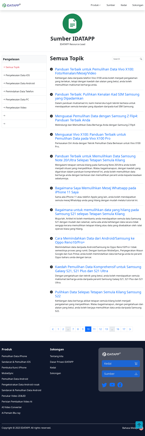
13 (106, 329)
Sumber (111, 5)
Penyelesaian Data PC (17, 99)
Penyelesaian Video (15, 107)
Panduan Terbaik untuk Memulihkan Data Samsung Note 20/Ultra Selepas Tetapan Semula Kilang (95, 158)
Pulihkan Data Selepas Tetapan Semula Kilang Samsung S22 (98, 294)
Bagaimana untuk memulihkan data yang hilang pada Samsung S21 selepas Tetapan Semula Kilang (97, 212)
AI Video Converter (12, 407)
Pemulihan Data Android (15, 378)
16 (118, 329)
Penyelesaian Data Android (20, 83)
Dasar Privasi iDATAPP (61, 361)
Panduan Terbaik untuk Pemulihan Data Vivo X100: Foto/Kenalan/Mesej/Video (94, 71)
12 (100, 329)
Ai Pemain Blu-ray (11, 412)
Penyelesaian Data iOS (17, 75)
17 (124, 329)
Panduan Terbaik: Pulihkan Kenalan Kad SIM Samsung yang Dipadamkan (97, 96)
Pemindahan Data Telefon (19, 91)
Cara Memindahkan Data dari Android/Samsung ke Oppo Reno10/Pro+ (95, 240)
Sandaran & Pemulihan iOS (16, 361)
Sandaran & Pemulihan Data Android (21, 390)
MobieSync (7, 373)
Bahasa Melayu (130, 427)
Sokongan (137, 5)
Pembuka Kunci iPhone (14, 367)
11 (94, 329)
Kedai (124, 5)
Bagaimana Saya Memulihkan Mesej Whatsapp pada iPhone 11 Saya (95, 190)
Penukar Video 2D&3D (14, 395)
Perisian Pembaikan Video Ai (17, 401)
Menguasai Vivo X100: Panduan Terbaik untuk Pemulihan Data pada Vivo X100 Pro (90, 136)
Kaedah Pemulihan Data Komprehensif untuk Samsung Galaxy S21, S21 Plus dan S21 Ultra (98, 268)
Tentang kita (56, 356)
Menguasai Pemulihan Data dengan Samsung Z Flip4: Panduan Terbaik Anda (96, 118)
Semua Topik (12, 67)
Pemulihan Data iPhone (14, 356)
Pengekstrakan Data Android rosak (21, 384)
